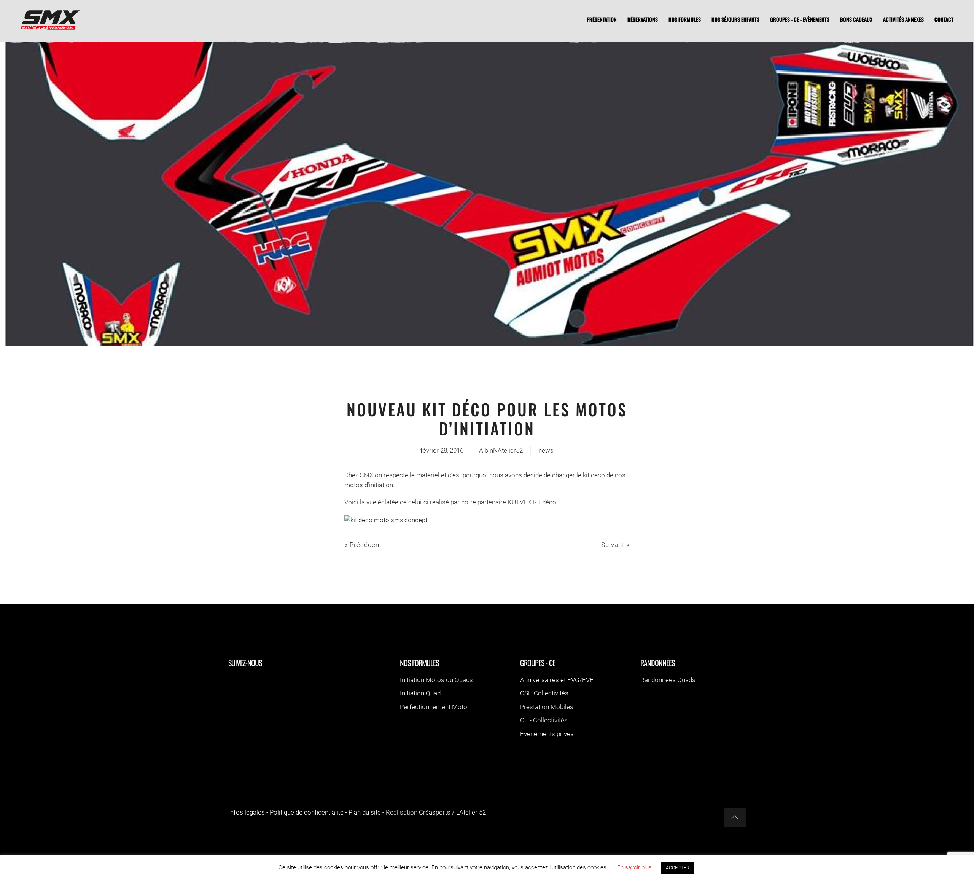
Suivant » (615, 544)
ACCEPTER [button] (677, 867)
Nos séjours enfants (735, 19)
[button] (735, 817)
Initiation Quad (420, 693)
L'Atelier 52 (471, 812)
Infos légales (246, 812)
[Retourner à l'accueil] (49, 19)
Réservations (642, 19)
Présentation (602, 19)
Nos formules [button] (684, 19)
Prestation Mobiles (546, 707)
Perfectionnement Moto (433, 707)
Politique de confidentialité (307, 812)
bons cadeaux (856, 19)
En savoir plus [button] (634, 867)
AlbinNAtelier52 (501, 450)
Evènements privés (547, 734)
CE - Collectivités (544, 720)
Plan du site (365, 812)
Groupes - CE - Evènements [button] (799, 19)
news (546, 450)
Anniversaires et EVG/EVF (557, 680)
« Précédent (363, 544)
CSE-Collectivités (544, 693)
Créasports (434, 812)
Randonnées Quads (667, 680)
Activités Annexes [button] (903, 19)
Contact (943, 19)
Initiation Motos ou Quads (436, 680)
